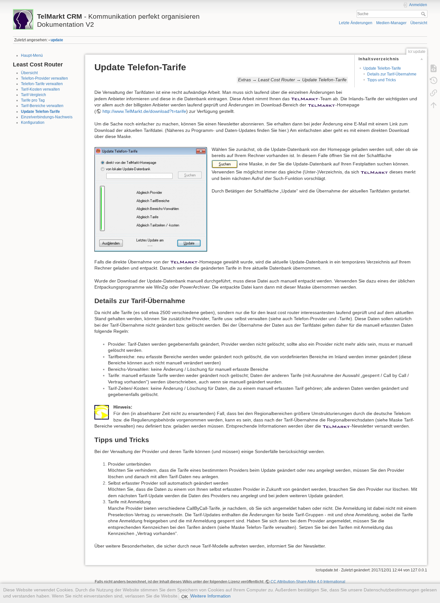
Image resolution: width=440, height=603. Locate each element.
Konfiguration (32, 122)
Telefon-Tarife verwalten (42, 84)
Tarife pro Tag (33, 100)
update (57, 40)
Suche (424, 14)
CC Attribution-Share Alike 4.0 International (308, 581)
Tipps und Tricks (381, 80)
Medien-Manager (391, 23)
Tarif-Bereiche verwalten (42, 106)
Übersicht (418, 23)
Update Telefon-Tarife (40, 111)
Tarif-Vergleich (33, 95)
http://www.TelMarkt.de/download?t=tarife (144, 111)
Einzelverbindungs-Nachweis (46, 117)
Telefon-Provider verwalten (44, 78)
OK (184, 596)
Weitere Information (210, 595)
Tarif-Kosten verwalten (40, 89)
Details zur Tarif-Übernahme (391, 74)
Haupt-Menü (32, 55)
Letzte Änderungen (355, 23)
